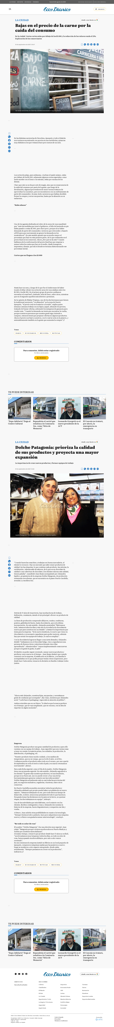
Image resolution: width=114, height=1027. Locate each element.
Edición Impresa (100, 2)
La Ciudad (12, 2)
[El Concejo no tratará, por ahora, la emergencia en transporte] (94, 408)
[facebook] (88, 44)
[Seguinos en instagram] (23, 974)
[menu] (10, 9)
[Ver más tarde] (82, 44)
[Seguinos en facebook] (26, 974)
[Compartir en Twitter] (91, 44)
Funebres (36, 2)
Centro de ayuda (59, 1017)
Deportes (20, 2)
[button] (57, 110)
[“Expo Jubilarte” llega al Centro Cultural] (19, 408)
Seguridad (28, 2)
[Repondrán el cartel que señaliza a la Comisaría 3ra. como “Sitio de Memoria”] (44, 408)
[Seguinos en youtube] (19, 974)
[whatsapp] (85, 44)
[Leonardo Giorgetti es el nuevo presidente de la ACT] (69, 408)
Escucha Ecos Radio (85, 2)
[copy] (98, 44)
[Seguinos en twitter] (16, 974)
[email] (94, 44)
